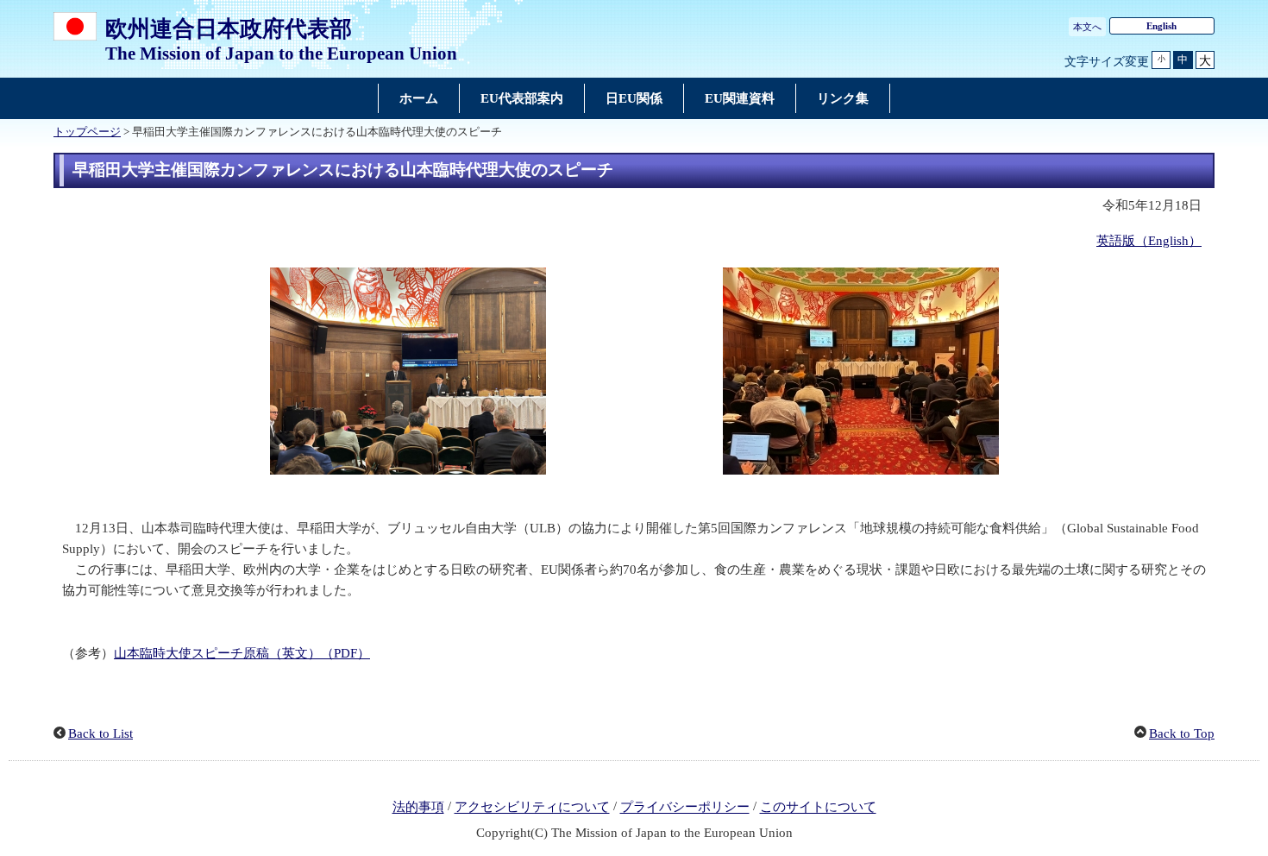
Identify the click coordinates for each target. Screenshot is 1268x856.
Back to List (100, 733)
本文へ (1087, 27)
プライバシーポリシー (685, 808)
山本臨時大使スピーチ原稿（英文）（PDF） (242, 653)
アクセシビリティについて (532, 808)
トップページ (87, 132)
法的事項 (418, 808)
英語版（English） (1149, 241)
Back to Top (1182, 733)
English (1161, 26)
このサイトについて (818, 808)
